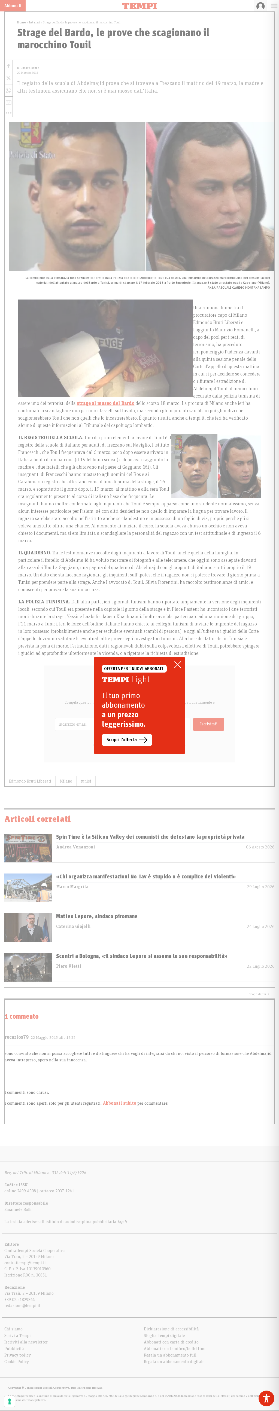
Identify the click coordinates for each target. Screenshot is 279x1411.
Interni (34, 22)
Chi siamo (13, 1329)
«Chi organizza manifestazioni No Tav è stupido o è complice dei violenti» (146, 876)
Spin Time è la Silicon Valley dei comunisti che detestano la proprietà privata (150, 837)
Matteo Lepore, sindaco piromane (97, 916)
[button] (9, 113)
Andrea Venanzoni (75, 847)
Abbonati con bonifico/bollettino (174, 1348)
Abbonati (12, 6)
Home (21, 22)
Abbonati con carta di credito (171, 1342)
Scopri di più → (259, 994)
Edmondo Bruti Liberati (30, 781)
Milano (66, 781)
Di (28, 67)
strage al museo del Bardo (106, 403)
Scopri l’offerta (122, 739)
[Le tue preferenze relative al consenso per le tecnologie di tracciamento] (9, 1401)
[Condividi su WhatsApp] (9, 90)
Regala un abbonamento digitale (174, 1362)
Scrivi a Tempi (17, 1335)
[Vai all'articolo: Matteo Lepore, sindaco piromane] (28, 927)
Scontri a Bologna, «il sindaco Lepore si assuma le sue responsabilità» (142, 956)
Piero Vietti (68, 966)
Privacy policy (17, 1355)
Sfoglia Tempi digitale (164, 1335)
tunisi (86, 781)
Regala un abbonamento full (170, 1355)
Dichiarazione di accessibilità (171, 1329)
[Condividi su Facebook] (9, 66)
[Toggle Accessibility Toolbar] (266, 1398)
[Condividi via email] (9, 103)
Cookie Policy (16, 1362)
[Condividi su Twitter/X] (9, 78)
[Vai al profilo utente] (260, 5)
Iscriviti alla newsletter (26, 1342)
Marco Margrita (72, 887)
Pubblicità (14, 1348)
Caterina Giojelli (73, 926)
